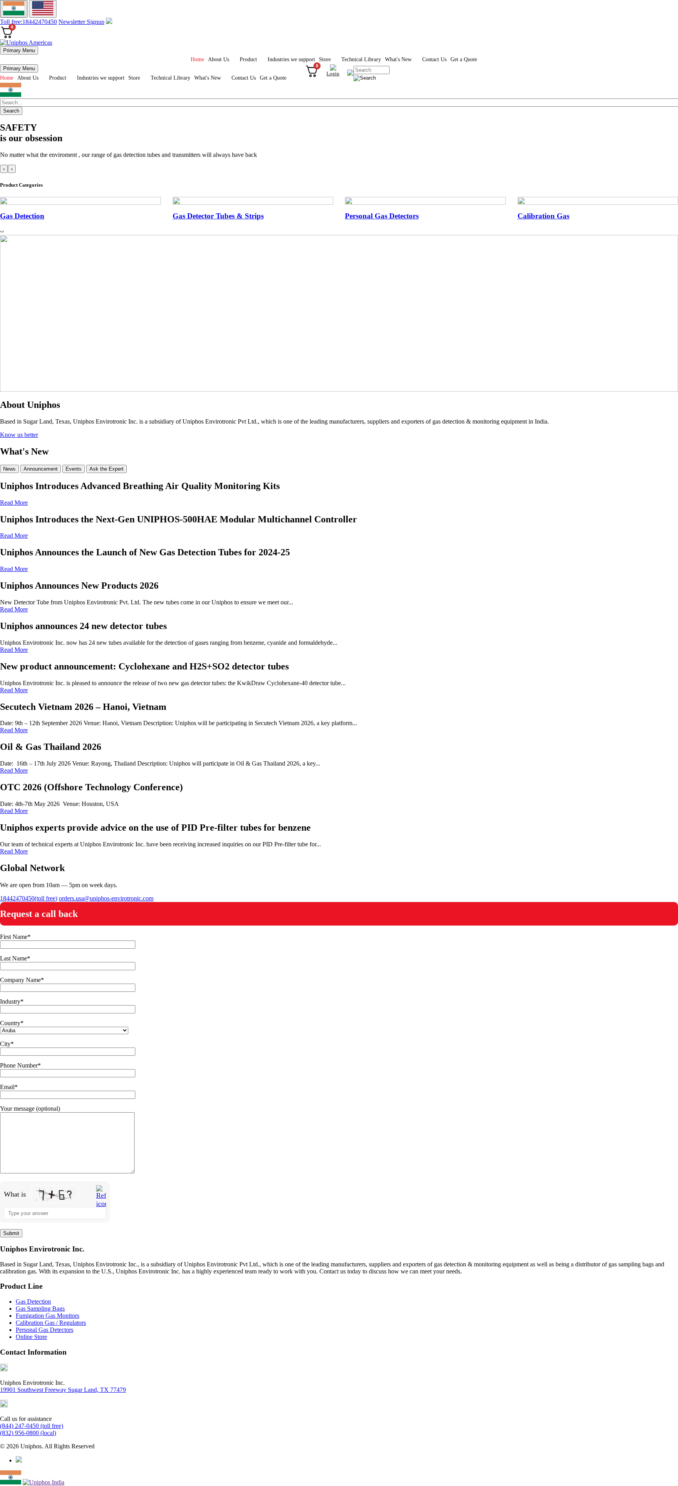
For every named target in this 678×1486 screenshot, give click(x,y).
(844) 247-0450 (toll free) (31, 1425)
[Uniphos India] (10, 1482)
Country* (12, 1023)
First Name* (15, 936)
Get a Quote (463, 59)
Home (197, 59)
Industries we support (291, 59)
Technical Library (361, 59)
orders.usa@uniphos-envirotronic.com (106, 898)
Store (325, 59)
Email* (9, 1087)
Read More (14, 502)
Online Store (31, 1336)
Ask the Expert (106, 469)
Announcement (41, 469)
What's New (398, 59)
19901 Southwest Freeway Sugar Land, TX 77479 (63, 1389)
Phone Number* (20, 1065)
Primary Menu (19, 50)
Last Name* (15, 958)
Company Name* (22, 980)
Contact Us (434, 59)
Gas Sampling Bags (40, 1308)
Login (332, 73)
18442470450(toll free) (28, 898)
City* (7, 1043)
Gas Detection (33, 1301)
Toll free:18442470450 (28, 21)
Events (74, 469)
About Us (218, 59)
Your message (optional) (30, 1108)
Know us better (19, 434)
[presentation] (4, 169)
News (9, 469)
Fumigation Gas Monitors (47, 1315)
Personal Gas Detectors (44, 1329)
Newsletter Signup (81, 21)
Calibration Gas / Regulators (51, 1322)
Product (248, 59)
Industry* (12, 1001)
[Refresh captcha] (101, 1196)
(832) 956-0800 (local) (28, 1433)
